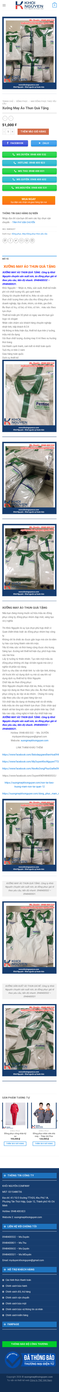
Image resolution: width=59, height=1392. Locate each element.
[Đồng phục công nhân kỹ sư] (15, 1115)
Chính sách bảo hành (16, 1285)
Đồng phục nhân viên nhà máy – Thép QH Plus (44, 1134)
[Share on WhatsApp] (5, 240)
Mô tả (5, 259)
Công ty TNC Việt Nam (41, 1380)
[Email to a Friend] (21, 240)
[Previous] (2, 1126)
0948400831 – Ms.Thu (14, 1242)
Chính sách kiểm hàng (17, 1315)
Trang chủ (7, 101)
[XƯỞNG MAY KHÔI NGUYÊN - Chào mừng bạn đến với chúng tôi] (29, 5)
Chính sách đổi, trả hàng (18, 1291)
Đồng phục (22, 101)
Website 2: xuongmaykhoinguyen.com (22, 1217)
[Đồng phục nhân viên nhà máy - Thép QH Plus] (44, 1115)
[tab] (29, 259)
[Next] (56, 1126)
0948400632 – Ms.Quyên (15, 1248)
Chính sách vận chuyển (17, 1297)
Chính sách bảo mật (16, 1303)
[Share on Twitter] (15, 240)
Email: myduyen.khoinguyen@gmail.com (23, 1260)
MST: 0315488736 (12, 1191)
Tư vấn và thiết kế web (18, 1380)
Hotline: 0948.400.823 (13, 1211)
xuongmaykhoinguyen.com (34, 740)
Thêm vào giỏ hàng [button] (15, 1144)
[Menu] (4, 5)
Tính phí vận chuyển (23, 222)
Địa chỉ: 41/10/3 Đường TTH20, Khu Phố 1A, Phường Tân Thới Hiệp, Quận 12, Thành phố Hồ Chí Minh (28, 1201)
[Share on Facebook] (10, 240)
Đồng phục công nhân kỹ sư (15, 1134)
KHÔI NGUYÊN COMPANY (15, 1186)
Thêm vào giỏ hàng (33, 131)
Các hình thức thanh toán (18, 1280)
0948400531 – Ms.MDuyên (16, 1254)
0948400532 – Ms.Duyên (15, 1236)
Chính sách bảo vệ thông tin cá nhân (24, 1309)
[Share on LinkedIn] (32, 240)
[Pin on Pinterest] (26, 240)
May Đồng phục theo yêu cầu (34, 234)
